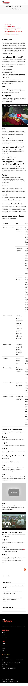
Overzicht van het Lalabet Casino (12, 34)
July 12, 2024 (10, 9)
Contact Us (4, 637)
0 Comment (18, 9)
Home (3, 632)
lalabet (23, 549)
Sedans (3, 643)
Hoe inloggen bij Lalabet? (10, 26)
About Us (4, 634)
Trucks (3, 648)
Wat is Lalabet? (8, 24)
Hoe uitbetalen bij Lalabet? (10, 29)
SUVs (3, 645)
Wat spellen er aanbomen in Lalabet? (12, 28)
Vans (3, 650)
